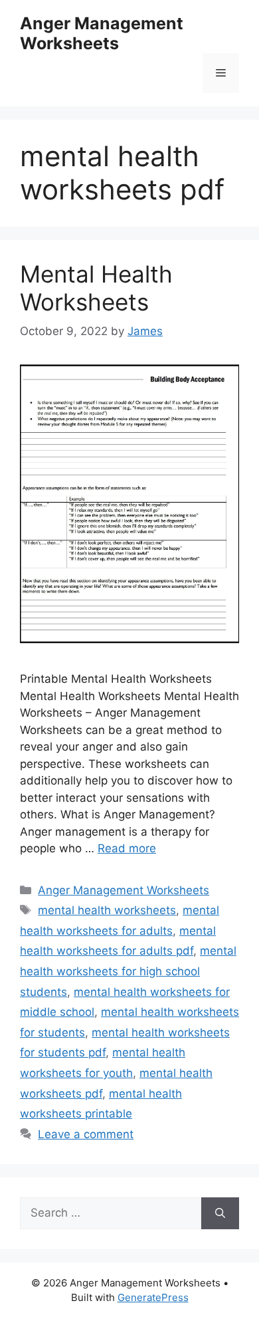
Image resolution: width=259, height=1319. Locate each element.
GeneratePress (153, 1297)
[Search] (220, 1213)
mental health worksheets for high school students (128, 971)
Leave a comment (85, 1134)
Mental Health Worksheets (96, 288)
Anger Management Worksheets (101, 33)
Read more (127, 848)
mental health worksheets (107, 910)
